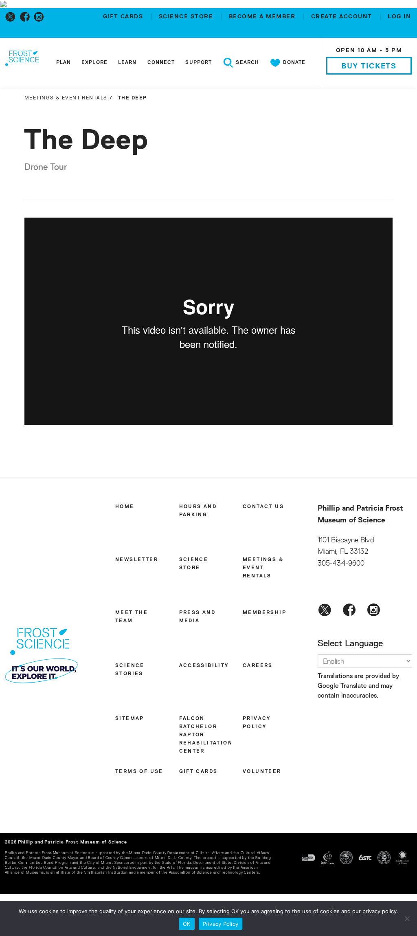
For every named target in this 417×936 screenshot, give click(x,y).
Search (246, 62)
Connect (161, 62)
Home (124, 506)
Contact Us (263, 506)
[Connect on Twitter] (12, 16)
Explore (94, 62)
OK (187, 924)
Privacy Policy (257, 722)
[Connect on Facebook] (26, 16)
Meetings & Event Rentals (263, 568)
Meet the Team (131, 616)
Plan (63, 62)
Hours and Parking (198, 511)
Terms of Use (139, 771)
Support (198, 62)
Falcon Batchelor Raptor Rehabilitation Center (206, 735)
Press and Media (197, 616)
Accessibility (204, 665)
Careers (258, 665)
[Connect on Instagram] (40, 16)
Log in (399, 17)
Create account (343, 17)
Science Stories (130, 669)
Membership (264, 612)
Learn (127, 62)
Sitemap (129, 718)
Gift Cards (124, 17)
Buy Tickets (369, 66)
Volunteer (262, 771)
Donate (293, 62)
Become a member (263, 17)
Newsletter (136, 559)
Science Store (187, 17)
